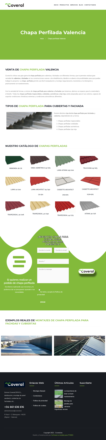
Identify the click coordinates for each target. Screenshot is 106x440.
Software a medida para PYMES (62, 435)
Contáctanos (90, 5)
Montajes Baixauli (39, 391)
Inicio (56, 5)
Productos (64, 5)
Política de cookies (39, 405)
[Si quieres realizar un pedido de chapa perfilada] (19, 261)
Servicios (74, 5)
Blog (81, 5)
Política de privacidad (40, 401)
